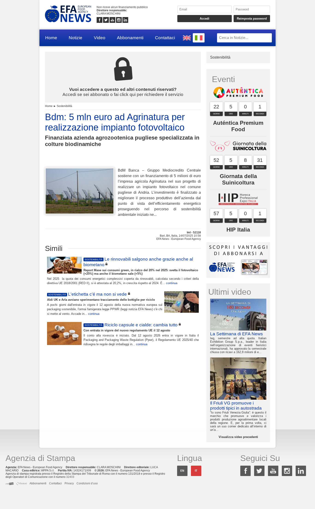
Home (51, 37)
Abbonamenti (130, 37)
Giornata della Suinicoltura (238, 179)
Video (99, 37)
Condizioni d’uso (87, 483)
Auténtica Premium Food (238, 126)
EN (182, 470)
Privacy (69, 483)
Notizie (75, 37)
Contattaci (165, 37)
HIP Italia (238, 229)
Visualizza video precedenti (238, 437)
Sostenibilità (64, 106)
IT (196, 470)
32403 (70, 477)
